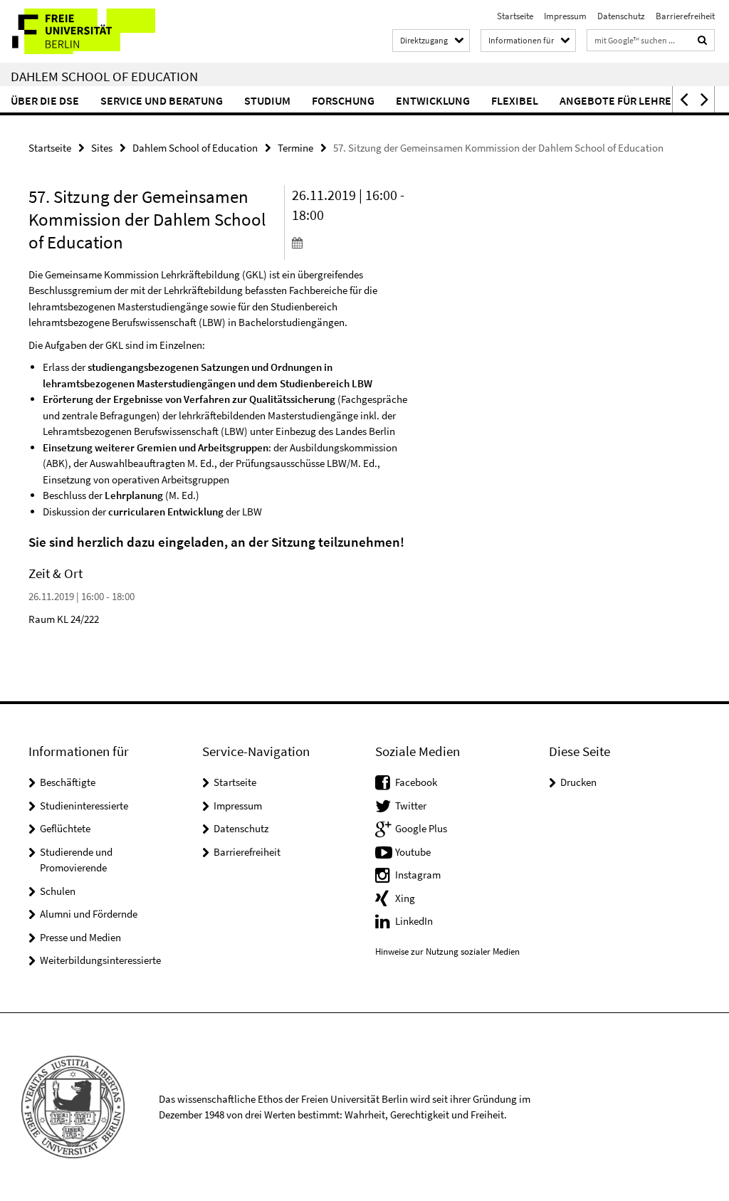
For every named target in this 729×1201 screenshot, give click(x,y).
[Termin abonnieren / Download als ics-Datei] (351, 242)
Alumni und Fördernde (88, 914)
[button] (682, 99)
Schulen (57, 891)
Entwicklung (433, 100)
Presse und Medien (80, 937)
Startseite (515, 16)
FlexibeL (514, 100)
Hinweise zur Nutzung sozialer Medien (447, 951)
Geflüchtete (65, 828)
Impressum (565, 16)
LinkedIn (414, 921)
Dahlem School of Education (104, 76)
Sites (101, 147)
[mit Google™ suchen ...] (702, 40)
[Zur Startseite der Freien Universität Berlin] (94, 31)
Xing (405, 898)
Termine (295, 147)
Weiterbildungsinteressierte (100, 960)
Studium (267, 100)
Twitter (410, 805)
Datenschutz (621, 16)
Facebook (416, 782)
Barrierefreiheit (685, 16)
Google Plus (421, 828)
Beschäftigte (67, 782)
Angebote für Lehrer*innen (638, 100)
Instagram (418, 874)
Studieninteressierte (84, 805)
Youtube (413, 852)
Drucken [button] (578, 782)
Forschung (343, 100)
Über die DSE (45, 100)
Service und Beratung (161, 100)
